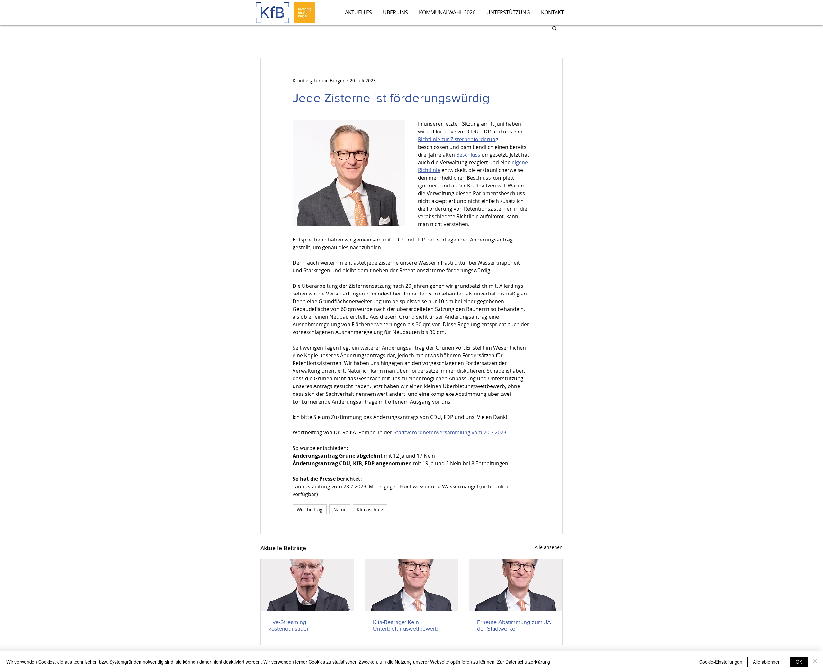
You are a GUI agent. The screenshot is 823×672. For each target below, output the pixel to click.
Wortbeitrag (309, 509)
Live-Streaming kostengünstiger (288, 625)
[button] (554, 28)
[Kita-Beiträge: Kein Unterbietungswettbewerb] (411, 585)
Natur (339, 509)
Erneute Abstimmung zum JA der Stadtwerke (514, 625)
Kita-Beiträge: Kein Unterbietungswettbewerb (405, 625)
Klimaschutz (370, 509)
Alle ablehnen (767, 661)
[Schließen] (815, 662)
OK (799, 661)
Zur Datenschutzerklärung (523, 661)
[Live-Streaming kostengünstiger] (307, 585)
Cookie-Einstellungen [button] (720, 661)
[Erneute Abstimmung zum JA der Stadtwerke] (515, 585)
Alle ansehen (549, 547)
